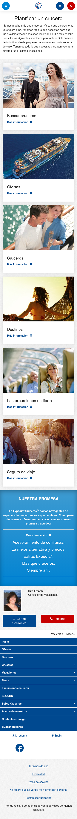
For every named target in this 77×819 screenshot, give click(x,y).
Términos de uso (38, 766)
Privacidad (38, 774)
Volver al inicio (62, 634)
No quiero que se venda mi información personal (38, 790)
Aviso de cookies (38, 782)
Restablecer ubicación (38, 798)
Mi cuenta (21, 735)
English (58, 735)
